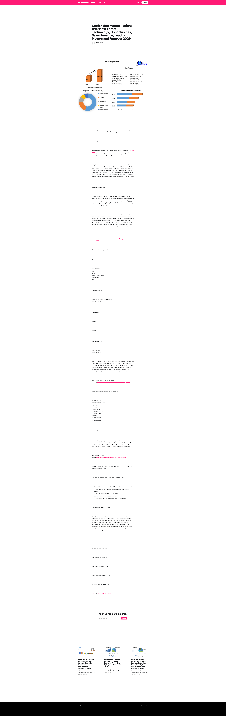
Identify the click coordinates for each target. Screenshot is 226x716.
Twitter (98, 593)
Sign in (138, 2)
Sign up (115, 705)
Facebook (103, 593)
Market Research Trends (87, 2)
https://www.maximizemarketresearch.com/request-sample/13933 (113, 382)
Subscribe (145, 2)
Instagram (109, 593)
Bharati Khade (99, 42)
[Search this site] (135, 3)
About (104, 2)
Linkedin (94, 593)
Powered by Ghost (144, 705)
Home (100, 2)
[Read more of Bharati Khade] (93, 43)
